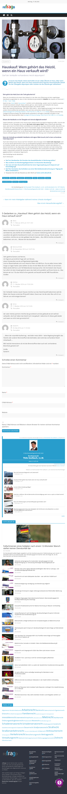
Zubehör (48, 178)
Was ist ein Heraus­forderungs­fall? (50, 203)
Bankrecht (40, 710)
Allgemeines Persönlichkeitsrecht (11, 710)
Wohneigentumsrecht (31, 738)
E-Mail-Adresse (7, 402)
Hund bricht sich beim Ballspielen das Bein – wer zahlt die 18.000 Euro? (36, 576)
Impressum (58, 760)
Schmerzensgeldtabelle (34, 783)
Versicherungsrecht (33, 734)
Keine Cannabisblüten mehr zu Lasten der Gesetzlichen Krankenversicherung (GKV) (39, 665)
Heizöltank (41, 178)
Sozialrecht (57, 724)
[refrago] (4, 15)
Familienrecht (29, 713)
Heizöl (13, 103)
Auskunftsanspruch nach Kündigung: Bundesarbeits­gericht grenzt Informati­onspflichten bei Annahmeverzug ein (37, 613)
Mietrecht (47, 717)
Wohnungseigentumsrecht (46, 738)
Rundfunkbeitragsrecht (45, 720)
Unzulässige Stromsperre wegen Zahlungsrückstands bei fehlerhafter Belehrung (38, 591)
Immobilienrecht (7, 182)
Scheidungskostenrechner (34, 778)
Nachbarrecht (58, 718)
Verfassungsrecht (6, 734)
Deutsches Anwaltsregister (59, 768)
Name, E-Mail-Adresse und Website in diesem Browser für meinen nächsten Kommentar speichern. (31, 426)
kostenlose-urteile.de (58, 764)
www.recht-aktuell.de (44, 173)
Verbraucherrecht (54, 731)
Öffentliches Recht (7, 740)
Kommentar (6, 367)
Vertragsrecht (23, 182)
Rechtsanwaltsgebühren (46, 752)
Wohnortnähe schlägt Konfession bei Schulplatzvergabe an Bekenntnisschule (37, 621)
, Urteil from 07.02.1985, (43, 115)
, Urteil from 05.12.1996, (26, 112)
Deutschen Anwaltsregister (10, 781)
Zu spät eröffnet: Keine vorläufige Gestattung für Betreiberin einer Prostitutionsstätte (34, 673)
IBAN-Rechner (45, 764)
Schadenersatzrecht (12, 723)
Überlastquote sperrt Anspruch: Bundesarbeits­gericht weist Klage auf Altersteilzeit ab (39, 628)
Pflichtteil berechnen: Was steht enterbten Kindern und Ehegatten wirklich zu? (38, 695)
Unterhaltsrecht (33, 731)
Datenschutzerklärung (59, 756)
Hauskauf (13, 178)
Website (4, 412)
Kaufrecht (15, 182)
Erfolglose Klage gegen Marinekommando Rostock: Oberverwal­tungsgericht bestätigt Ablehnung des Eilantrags (37, 598)
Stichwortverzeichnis (59, 752)
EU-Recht (11, 714)
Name (4, 392)
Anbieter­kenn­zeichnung (58, 191)
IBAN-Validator (46, 768)
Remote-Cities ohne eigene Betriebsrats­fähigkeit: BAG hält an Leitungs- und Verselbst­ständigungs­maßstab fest (37, 569)
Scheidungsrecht (48, 724)
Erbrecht (5, 714)
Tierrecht (26, 731)
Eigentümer (6, 178)
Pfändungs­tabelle (46, 760)
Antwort (61, 243)
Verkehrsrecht (17, 734)
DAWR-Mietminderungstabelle (59, 773)
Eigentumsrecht (59, 710)
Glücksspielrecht (50, 714)
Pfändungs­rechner (47, 757)
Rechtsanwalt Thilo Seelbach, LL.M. (52, 437)
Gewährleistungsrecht (41, 714)
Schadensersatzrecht (32, 723)
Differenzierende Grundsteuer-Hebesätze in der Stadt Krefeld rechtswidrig (36, 680)
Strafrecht (53, 727)
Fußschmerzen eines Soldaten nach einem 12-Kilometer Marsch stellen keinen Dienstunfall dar (31, 547)
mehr (63, 516)
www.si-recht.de (33, 461)
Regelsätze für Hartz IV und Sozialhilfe (32, 762)
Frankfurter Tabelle (32, 767)
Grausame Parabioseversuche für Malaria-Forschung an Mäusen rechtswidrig (37, 606)
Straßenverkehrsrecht (13, 730)
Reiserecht (36, 721)
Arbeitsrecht (29, 710)
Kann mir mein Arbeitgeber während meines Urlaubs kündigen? (27, 199)
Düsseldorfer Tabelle (32, 752)
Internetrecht (21, 717)
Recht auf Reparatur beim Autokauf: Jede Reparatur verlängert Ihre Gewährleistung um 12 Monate (39, 687)
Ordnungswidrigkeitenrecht (13, 720)
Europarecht (18, 714)
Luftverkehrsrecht (37, 717)
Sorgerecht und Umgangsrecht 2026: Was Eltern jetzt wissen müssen (35, 650)
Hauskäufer (20, 178)
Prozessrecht (27, 721)
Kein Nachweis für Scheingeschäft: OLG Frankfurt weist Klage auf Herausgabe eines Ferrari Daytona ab (37, 636)
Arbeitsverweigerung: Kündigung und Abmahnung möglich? (32, 583)
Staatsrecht (20, 727)
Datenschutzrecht (49, 710)
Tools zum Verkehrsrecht (33, 773)
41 (63, 193)
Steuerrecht (28, 727)
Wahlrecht (22, 738)
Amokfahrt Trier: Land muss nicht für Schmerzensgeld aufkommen (34, 658)
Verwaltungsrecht (10, 737)
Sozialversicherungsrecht (9, 727)
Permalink (16, 225)
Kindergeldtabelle (33, 757)
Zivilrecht (58, 737)
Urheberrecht (42, 731)
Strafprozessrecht (41, 727)
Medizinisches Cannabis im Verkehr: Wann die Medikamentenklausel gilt (36, 643)
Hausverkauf (22, 103)
